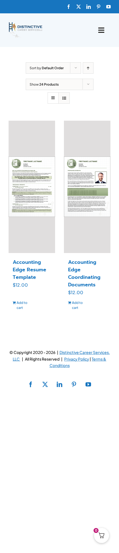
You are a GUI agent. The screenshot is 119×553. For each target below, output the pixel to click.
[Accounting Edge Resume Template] (32, 187)
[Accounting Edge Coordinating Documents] (87, 187)
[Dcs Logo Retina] (25, 24)
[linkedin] (88, 6)
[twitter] (78, 6)
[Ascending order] (88, 68)
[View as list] (64, 98)
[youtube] (108, 6)
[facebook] (68, 6)
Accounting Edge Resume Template (29, 269)
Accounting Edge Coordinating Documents (84, 273)
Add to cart (22, 305)
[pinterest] (98, 6)
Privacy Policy (76, 358)
